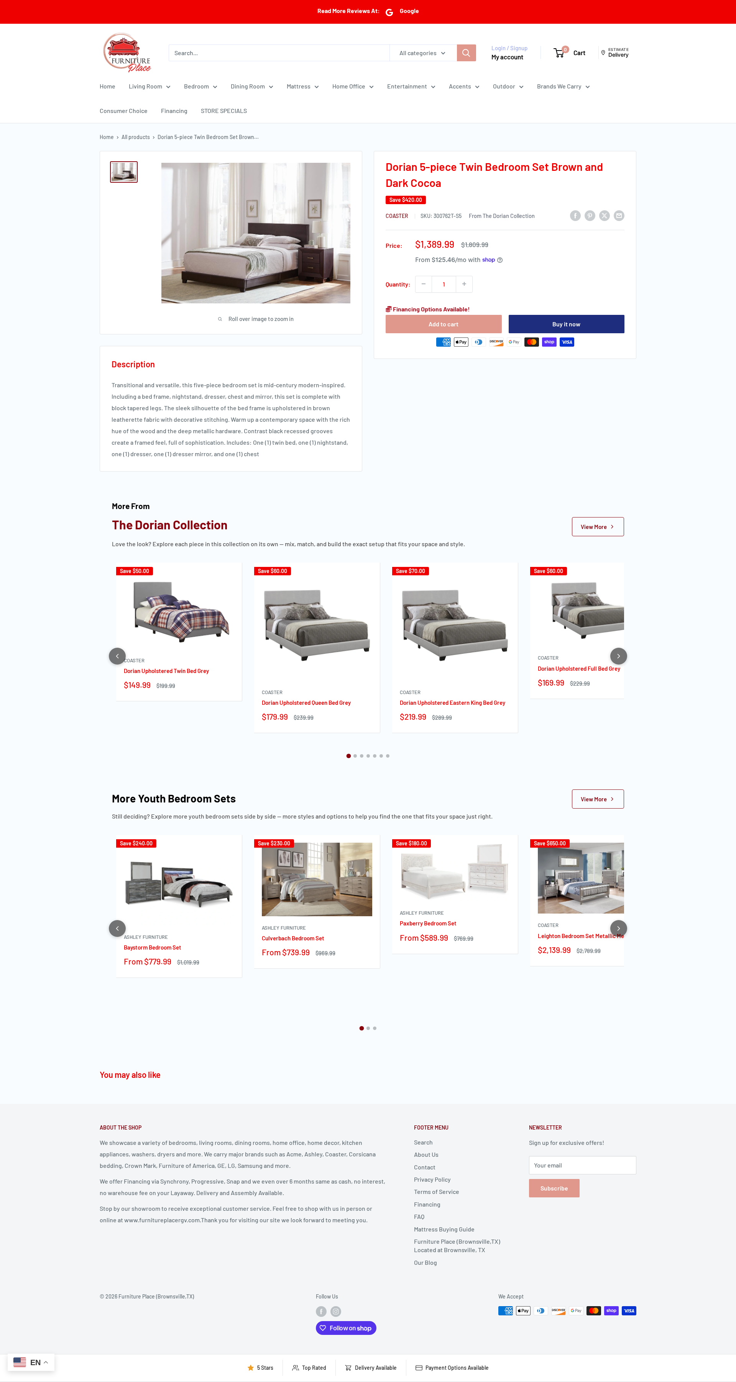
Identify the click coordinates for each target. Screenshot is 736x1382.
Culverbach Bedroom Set (293, 938)
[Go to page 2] (355, 756)
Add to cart (443, 323)
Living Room (145, 86)
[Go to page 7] (387, 756)
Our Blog (425, 1262)
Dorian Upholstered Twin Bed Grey (166, 670)
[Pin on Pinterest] (590, 215)
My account (507, 57)
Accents (460, 86)
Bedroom (196, 86)
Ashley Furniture (146, 937)
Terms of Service (436, 1191)
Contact (424, 1167)
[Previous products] (117, 656)
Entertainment (407, 86)
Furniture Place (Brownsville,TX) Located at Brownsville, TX (457, 1245)
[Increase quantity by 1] (464, 284)
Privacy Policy (432, 1179)
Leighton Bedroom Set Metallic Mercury (587, 935)
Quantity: (398, 283)
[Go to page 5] (374, 756)
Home (107, 86)
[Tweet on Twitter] (604, 215)
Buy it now (566, 323)
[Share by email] (619, 215)
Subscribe (554, 1188)
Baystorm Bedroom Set (152, 947)
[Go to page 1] (348, 756)
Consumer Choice (124, 110)
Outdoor (504, 86)
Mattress (298, 86)
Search (423, 1142)
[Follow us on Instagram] (335, 1311)
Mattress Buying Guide (444, 1229)
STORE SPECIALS (224, 110)
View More (594, 526)
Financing (174, 110)
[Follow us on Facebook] (321, 1311)
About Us (426, 1154)
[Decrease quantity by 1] (424, 284)
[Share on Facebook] (575, 215)
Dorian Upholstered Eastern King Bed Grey (452, 702)
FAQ (419, 1216)
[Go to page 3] (361, 756)
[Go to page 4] (368, 756)
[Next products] (618, 656)
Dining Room (248, 86)
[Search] (466, 52)
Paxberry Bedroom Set (428, 923)
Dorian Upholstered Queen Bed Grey (306, 702)
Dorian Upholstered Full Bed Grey (579, 668)
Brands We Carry (559, 86)
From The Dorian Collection (502, 215)
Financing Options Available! (431, 308)
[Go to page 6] (381, 756)
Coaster (397, 216)
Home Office (348, 86)
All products (136, 137)
